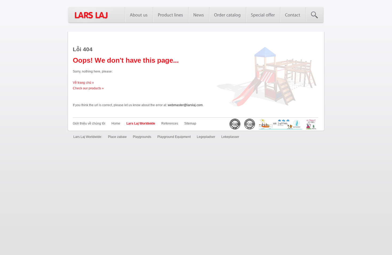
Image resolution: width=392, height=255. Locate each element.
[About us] (139, 14)
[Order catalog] (227, 14)
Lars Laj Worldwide (140, 123)
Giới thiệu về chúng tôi (89, 123)
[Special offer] (263, 14)
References (169, 123)
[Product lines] (170, 14)
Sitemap (190, 123)
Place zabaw (117, 137)
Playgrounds (142, 137)
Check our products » (88, 88)
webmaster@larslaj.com (185, 105)
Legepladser (206, 137)
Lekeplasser (230, 137)
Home (115, 123)
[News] (198, 14)
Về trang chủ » (83, 83)
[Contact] (293, 14)
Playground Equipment (174, 137)
